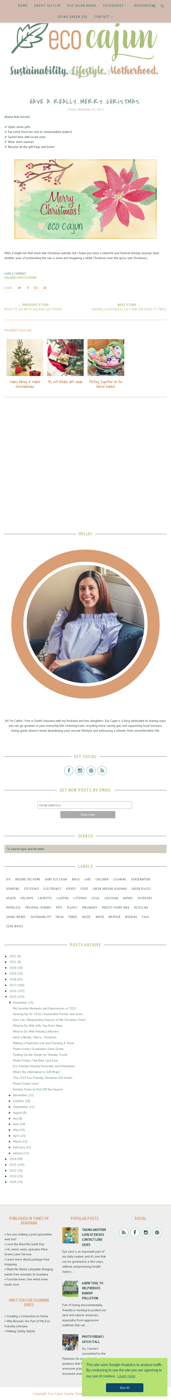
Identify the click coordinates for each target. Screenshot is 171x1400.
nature (128, 898)
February (19, 1147)
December (20, 1003)
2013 (13, 1165)
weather (114, 917)
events (71, 889)
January (18, 1153)
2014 (13, 1159)
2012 (13, 1170)
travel (73, 917)
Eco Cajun (55, 1393)
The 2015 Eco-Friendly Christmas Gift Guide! (42, 1078)
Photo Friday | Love (26, 1083)
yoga (145, 917)
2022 (13, 956)
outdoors (145, 898)
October (19, 1101)
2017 (13, 985)
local (96, 898)
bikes (76, 879)
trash (60, 917)
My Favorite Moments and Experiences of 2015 (44, 1008)
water (100, 917)
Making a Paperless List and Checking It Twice (43, 1043)
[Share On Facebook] (27, 287)
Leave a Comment (15, 274)
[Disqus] (85, 461)
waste (86, 917)
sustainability (41, 917)
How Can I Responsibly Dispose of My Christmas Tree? (49, 1020)
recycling (141, 907)
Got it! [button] (125, 1387)
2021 (13, 962)
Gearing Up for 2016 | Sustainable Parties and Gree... (49, 1014)
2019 (13, 973)
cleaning (119, 879)
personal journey (38, 907)
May (16, 1130)
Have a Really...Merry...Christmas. (35, 1037)
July (16, 1118)
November (20, 1095)
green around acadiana (110, 889)
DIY (8, 879)
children (102, 879)
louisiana (112, 898)
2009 (13, 1182)
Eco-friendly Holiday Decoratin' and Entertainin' (44, 1066)
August (18, 1113)
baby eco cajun (56, 879)
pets (59, 907)
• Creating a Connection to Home (26, 1316)
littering (80, 898)
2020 (13, 968)
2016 (13, 991)
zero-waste (14, 926)
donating (12, 889)
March (17, 1141)
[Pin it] (44, 287)
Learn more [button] (126, 1376)
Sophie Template (76, 1393)
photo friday (27, 278)
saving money (16, 917)
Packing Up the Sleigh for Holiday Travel (40, 1055)
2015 (13, 997)
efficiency (31, 889)
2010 (13, 1176)
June (16, 1124)
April (16, 1136)
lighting (63, 898)
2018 (13, 979)
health (11, 898)
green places (141, 889)
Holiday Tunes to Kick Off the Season (38, 1089)
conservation (140, 879)
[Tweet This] (19, 287)
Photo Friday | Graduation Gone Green (38, 1049)
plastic (72, 907)
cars (87, 879)
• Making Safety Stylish (19, 1331)
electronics (52, 889)
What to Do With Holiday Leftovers (36, 1031)
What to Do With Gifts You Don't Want (37, 1026)
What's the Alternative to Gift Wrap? (36, 1072)
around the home (28, 879)
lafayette (45, 898)
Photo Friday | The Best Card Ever (35, 1060)
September (21, 1107)
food (84, 889)
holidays (10, 278)
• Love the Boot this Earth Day (24, 1244)
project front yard (116, 907)
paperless (13, 907)
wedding (131, 917)
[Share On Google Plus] (36, 287)
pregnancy (89, 907)
